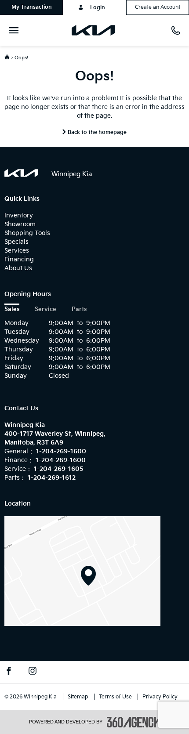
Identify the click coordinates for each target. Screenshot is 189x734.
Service (45, 309)
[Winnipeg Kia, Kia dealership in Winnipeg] (97, 30)
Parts (79, 309)
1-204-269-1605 (59, 469)
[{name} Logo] (21, 173)
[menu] (15, 30)
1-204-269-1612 (52, 477)
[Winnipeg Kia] (82, 571)
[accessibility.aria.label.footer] (133, 722)
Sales (11, 309)
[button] (31, 7)
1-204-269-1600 (61, 451)
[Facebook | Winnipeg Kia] (8, 672)
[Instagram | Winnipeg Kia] (32, 672)
